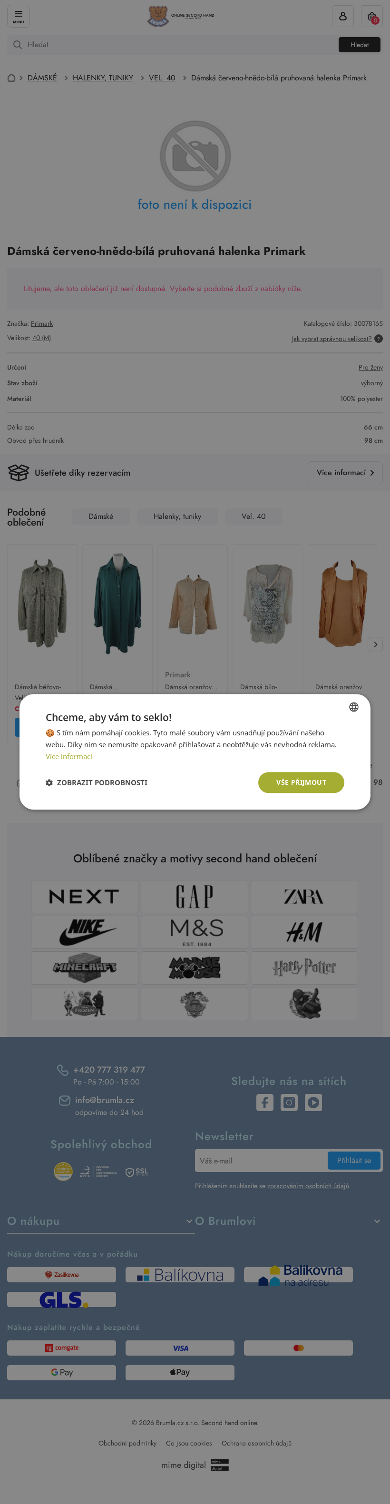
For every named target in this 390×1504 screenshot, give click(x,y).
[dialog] (195, 752)
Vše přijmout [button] (301, 782)
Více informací (69, 756)
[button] (96, 782)
